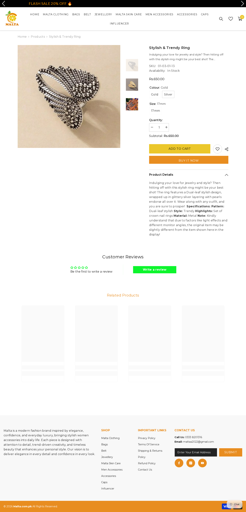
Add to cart (180, 148)
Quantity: (156, 120)
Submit (230, 452)
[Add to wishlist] (217, 148)
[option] (69, 96)
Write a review (154, 269)
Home (22, 36)
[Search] (221, 18)
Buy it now (189, 160)
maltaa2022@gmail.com (198, 441)
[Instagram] (190, 463)
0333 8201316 (193, 437)
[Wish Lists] (231, 19)
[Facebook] (179, 463)
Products (38, 36)
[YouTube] (202, 463)
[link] (43, 367)
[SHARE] (225, 149)
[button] (3, 3)
